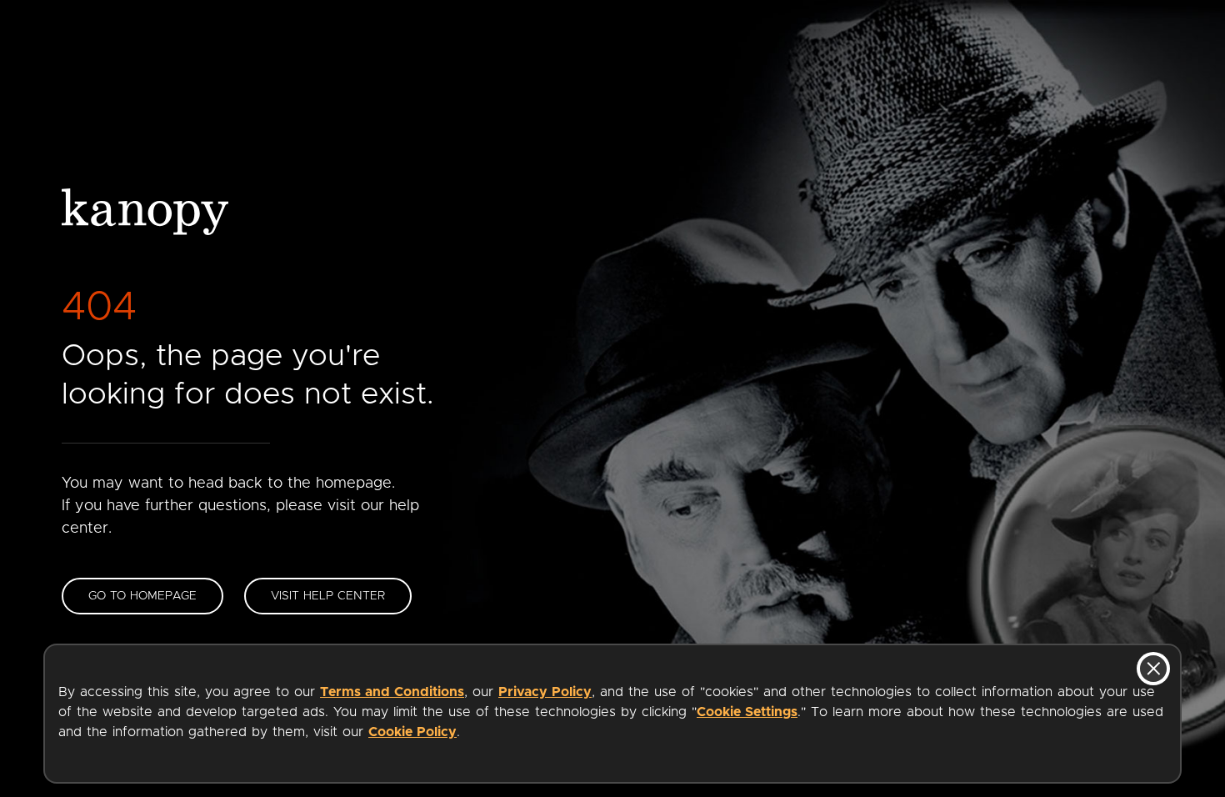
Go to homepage (142, 596)
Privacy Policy (545, 692)
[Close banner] (1153, 668)
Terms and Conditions (392, 692)
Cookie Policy (412, 732)
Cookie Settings (747, 712)
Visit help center (328, 596)
